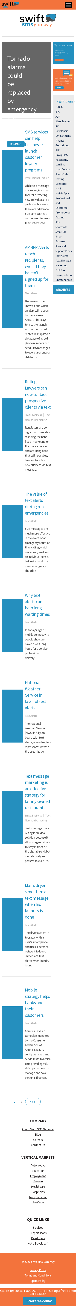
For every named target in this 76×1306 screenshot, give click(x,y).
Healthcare (38, 1187)
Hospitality (38, 1192)
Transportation (64, 275)
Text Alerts (15, 136)
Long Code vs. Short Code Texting (63, 174)
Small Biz (60, 231)
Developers (61, 131)
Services (38, 1228)
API (57, 126)
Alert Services (63, 121)
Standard (60, 246)
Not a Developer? (38, 1243)
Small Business (33, 415)
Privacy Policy (38, 1270)
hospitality (61, 159)
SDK (57, 222)
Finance (59, 140)
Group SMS (61, 155)
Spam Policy (38, 1281)
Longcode (61, 183)
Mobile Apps (62, 193)
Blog (38, 1134)
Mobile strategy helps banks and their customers (37, 1002)
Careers (38, 1140)
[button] (68, 5)
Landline (60, 164)
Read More (15, 144)
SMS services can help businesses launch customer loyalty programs (36, 151)
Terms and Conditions (37, 1275)
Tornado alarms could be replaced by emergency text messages (22, 92)
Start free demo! (39, 1301)
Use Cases (38, 1202)
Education (38, 1171)
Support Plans (63, 251)
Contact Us (38, 1145)
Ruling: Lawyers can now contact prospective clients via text (38, 394)
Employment (63, 135)
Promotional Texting (37, 178)
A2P (57, 116)
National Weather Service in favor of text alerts (35, 695)
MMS (58, 188)
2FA (57, 111)
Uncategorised (63, 279)
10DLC (59, 107)
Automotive (38, 1165)
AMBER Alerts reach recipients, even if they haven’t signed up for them (37, 266)
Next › (33, 1101)
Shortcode (61, 227)
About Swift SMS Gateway (38, 1129)
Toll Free (60, 270)
